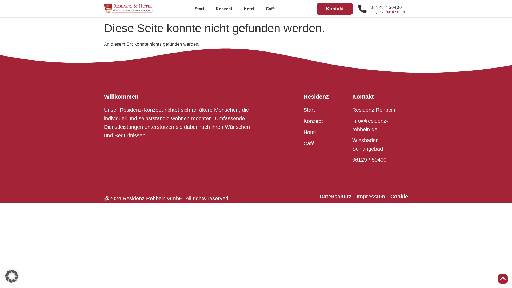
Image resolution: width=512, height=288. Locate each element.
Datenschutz (335, 196)
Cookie (399, 196)
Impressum (371, 196)
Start (199, 8)
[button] (11, 276)
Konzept (224, 8)
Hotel (249, 8)
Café (270, 8)
